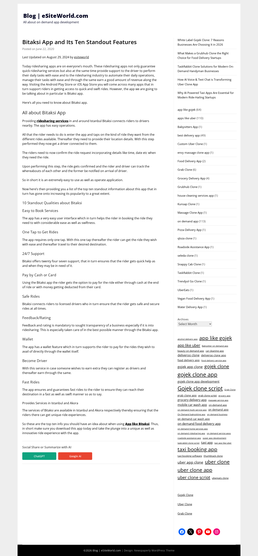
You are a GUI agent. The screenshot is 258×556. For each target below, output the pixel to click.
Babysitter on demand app (215, 346)
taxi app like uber (223, 443)
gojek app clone (190, 366)
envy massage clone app (193, 152)
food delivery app (189, 360)
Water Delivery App (190, 307)
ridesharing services (52, 121)
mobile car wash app (192, 405)
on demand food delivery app (199, 423)
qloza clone (185, 238)
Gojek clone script (200, 388)
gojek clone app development (198, 381)
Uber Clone (185, 504)
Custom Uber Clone (190, 144)
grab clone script (207, 395)
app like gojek (186, 109)
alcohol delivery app (188, 339)
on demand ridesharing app (191, 433)
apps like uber (187, 118)
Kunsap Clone (186, 204)
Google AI (75, 456)
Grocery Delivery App (191, 178)
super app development (214, 438)
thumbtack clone (213, 456)
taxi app (207, 442)
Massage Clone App (190, 212)
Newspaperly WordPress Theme (154, 550)
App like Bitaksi (137, 424)
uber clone (217, 461)
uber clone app (195, 469)
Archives (183, 319)
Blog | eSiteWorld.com (55, 15)
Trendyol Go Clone (190, 281)
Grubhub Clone (187, 187)
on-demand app (218, 405)
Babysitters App (188, 127)
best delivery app (189, 135)
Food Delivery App (190, 161)
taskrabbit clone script (188, 443)
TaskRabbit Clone (189, 273)
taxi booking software (190, 456)
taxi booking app (197, 449)
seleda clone (186, 255)
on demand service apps (219, 433)
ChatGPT (39, 456)
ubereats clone (220, 478)
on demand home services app (193, 429)
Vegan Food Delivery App (194, 298)
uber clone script (194, 477)
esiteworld (81, 57)
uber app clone (190, 462)
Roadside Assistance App (193, 247)
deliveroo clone (188, 355)
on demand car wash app (194, 419)
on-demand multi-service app (192, 410)
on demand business (217, 414)
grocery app (224, 395)
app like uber (189, 345)
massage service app (218, 400)
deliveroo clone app (213, 355)
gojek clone (216, 366)
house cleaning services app (196, 195)
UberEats (183, 290)
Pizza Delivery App (190, 230)
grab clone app (187, 395)
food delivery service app (213, 360)
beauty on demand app (191, 351)
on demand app (188, 221)
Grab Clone (185, 169)
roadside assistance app (189, 438)
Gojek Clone (185, 495)
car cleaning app (215, 351)
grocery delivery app (192, 400)
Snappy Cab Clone (189, 264)
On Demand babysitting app (191, 414)
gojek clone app (197, 374)
